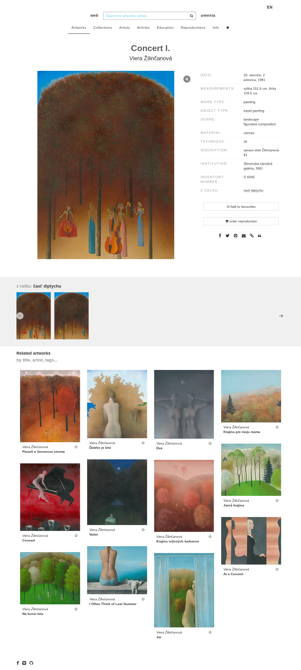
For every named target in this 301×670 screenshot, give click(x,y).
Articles (143, 27)
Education (165, 27)
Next (281, 315)
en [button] (270, 7)
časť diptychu (253, 190)
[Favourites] (228, 28)
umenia (208, 15)
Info (216, 27)
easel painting (254, 110)
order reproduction (242, 221)
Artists (124, 27)
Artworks (78, 27)
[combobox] (149, 16)
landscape (251, 119)
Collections (102, 27)
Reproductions (193, 27)
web (95, 15)
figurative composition (260, 124)
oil (245, 141)
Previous (20, 315)
